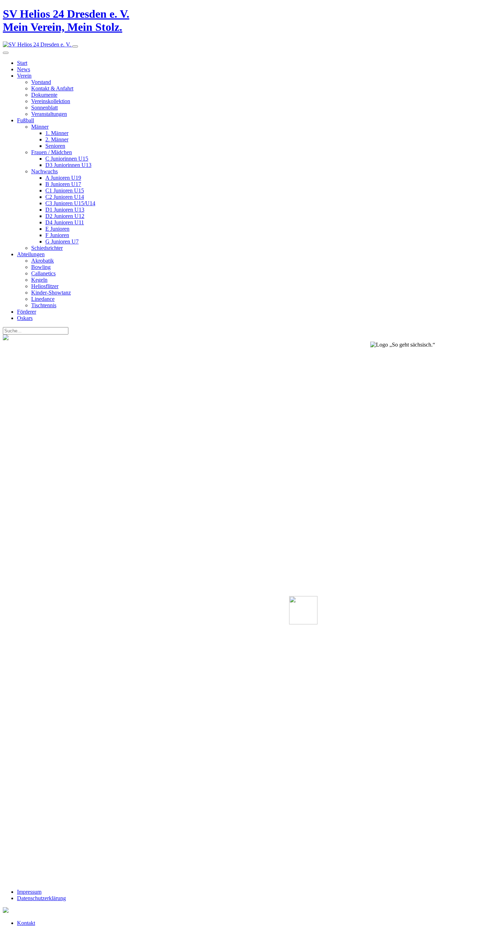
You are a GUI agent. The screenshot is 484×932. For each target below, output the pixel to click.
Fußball (25, 120)
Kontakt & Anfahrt (52, 88)
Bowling (41, 267)
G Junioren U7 (62, 241)
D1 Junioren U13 (64, 210)
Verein (24, 76)
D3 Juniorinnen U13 (68, 165)
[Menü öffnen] (75, 46)
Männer (40, 127)
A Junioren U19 (63, 178)
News (23, 69)
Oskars (25, 318)
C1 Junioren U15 (64, 190)
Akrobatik (42, 261)
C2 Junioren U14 (64, 197)
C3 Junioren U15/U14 (70, 203)
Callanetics (43, 273)
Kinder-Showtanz (51, 293)
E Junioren (57, 229)
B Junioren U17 (63, 184)
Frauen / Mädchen (51, 152)
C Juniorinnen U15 (66, 159)
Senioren (55, 146)
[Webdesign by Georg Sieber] (6, 911)
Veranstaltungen (49, 114)
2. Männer (56, 139)
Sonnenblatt (44, 108)
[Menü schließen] (6, 53)
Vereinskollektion (50, 101)
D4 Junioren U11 (64, 222)
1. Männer (56, 133)
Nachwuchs (44, 171)
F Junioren (57, 235)
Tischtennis (43, 305)
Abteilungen (31, 254)
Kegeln (39, 280)
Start (22, 63)
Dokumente (44, 95)
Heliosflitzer (44, 286)
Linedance (43, 299)
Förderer (26, 312)
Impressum (29, 892)
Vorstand (41, 82)
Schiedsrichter (47, 248)
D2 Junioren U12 (64, 216)
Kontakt (26, 923)
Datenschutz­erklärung (41, 898)
